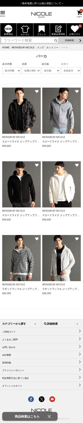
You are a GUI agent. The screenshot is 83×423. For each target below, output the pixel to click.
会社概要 (6, 355)
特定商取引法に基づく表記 (15, 378)
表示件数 (7, 64)
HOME (6, 47)
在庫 (24, 64)
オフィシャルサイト (12, 386)
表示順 (45, 64)
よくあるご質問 (10, 339)
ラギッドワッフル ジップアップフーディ (24, 289)
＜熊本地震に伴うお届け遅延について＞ (42, 3)
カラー (64, 64)
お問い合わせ (8, 347)
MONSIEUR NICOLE (23, 47)
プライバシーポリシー (13, 370)
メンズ (40, 47)
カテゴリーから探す (14, 323)
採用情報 (6, 362)
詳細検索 (69, 40)
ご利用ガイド (8, 332)
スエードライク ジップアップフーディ (23, 141)
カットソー (52, 47)
